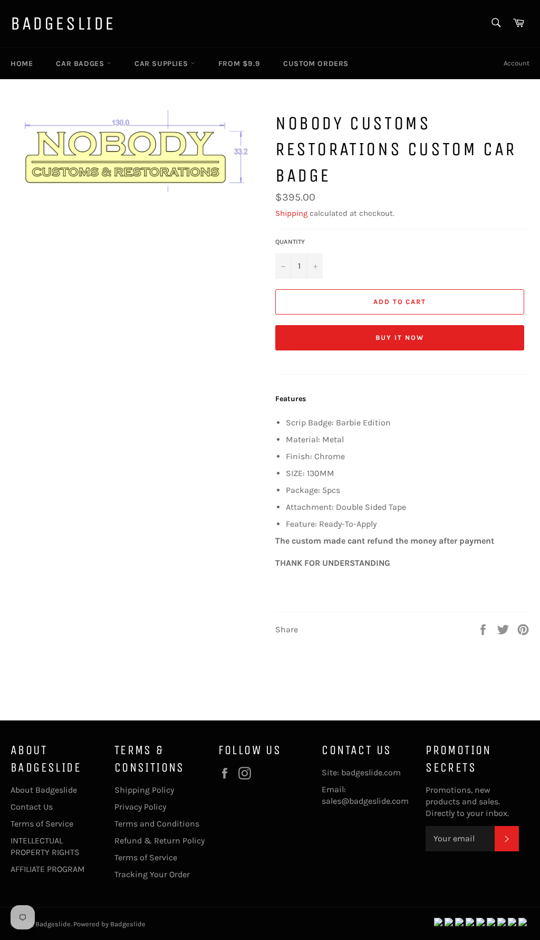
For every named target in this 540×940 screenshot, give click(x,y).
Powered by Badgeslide (109, 924)
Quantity (290, 241)
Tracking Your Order (152, 874)
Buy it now (399, 337)
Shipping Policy (144, 790)
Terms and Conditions (156, 824)
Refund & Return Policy (159, 840)
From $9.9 (239, 63)
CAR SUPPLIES (162, 63)
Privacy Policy (140, 807)
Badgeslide (63, 23)
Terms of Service (42, 824)
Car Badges (81, 63)
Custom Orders (316, 63)
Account (516, 63)
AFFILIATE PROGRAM (48, 869)
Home (22, 63)
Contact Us (32, 807)
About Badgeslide (44, 790)
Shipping (291, 213)
